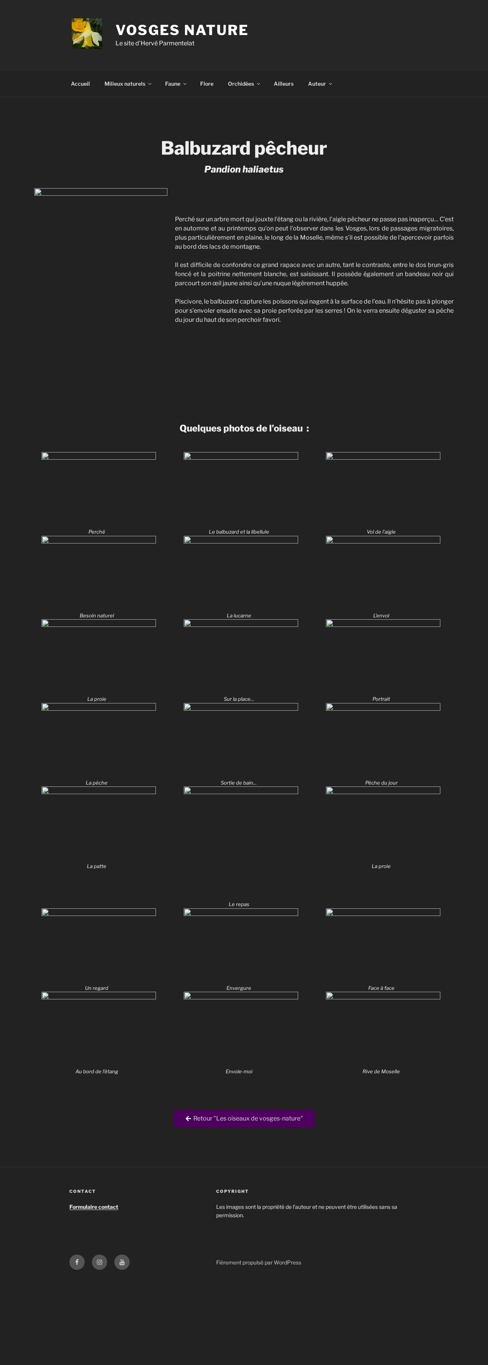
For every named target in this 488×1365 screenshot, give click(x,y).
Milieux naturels (124, 83)
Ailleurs (284, 83)
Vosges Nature (182, 30)
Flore (207, 83)
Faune (172, 83)
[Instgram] (99, 1262)
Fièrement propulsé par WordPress (258, 1262)
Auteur (317, 83)
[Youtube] (122, 1262)
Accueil (80, 83)
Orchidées (241, 83)
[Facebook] (77, 1262)
